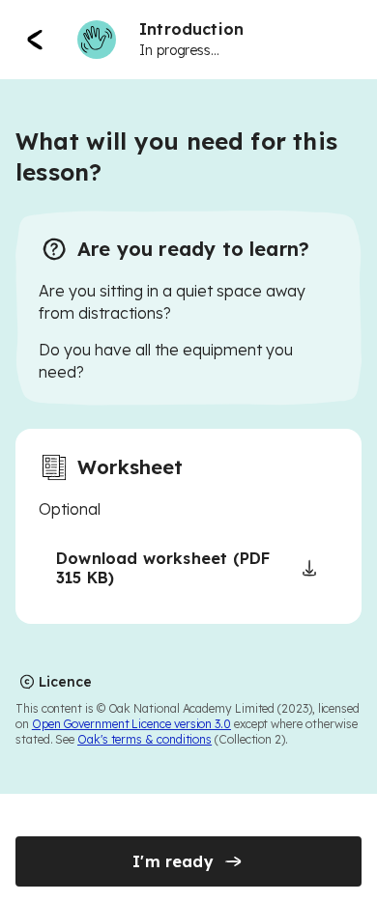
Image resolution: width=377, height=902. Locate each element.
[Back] (34, 39)
